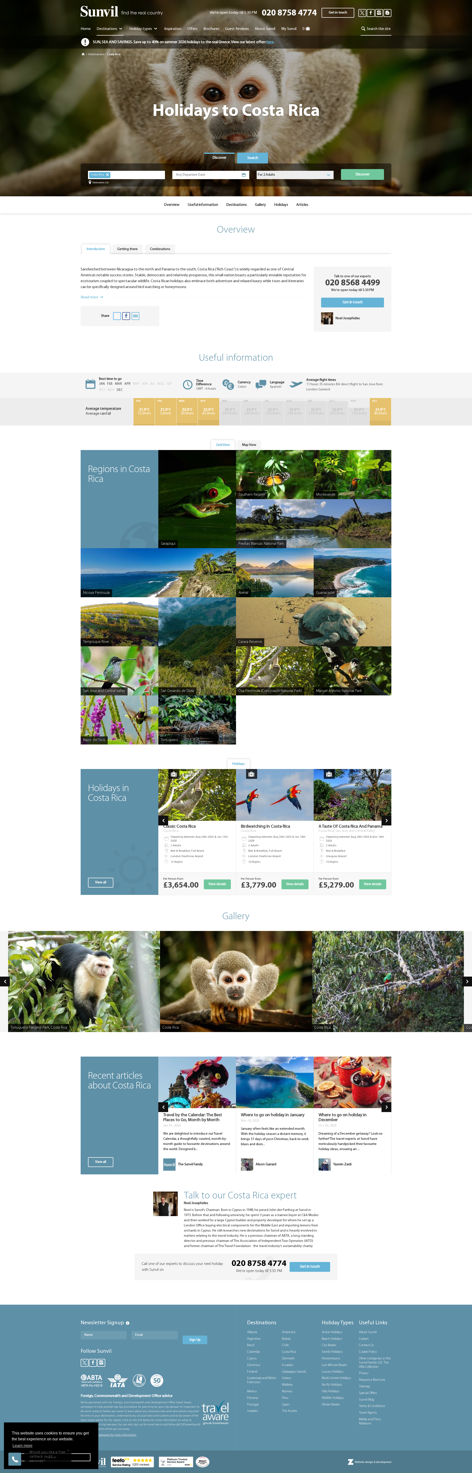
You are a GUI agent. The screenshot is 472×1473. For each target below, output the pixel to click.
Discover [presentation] (219, 158)
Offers (192, 29)
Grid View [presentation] (223, 445)
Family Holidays (332, 1352)
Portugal (253, 1405)
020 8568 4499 (352, 283)
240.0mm (251, 411)
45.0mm (208, 411)
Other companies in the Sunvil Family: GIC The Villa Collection (375, 1363)
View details (217, 884)
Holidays (281, 205)
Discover (362, 174)
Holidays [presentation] (238, 764)
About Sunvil (368, 1332)
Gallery (260, 205)
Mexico (252, 1391)
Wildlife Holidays (333, 1398)
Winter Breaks (331, 1405)
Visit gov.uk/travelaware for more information (108, 1434)
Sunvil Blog (366, 1400)
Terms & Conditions (372, 1406)
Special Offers (368, 1393)
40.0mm (380, 411)
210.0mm (273, 411)
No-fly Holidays (332, 1385)
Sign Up (195, 1340)
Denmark (288, 1358)
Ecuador (287, 1365)
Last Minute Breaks (334, 1365)
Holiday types (141, 29)
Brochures (211, 29)
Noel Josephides (196, 1203)
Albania (252, 1332)
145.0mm (359, 411)
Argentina (253, 1339)
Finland (252, 1372)
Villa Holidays (330, 1391)
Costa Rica (289, 1352)
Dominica (253, 1365)
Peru (285, 1398)
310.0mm (316, 411)
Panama (252, 1398)
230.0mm (229, 411)
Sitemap (364, 1386)
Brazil (250, 1345)
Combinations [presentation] (160, 249)
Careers (364, 1339)
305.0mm (337, 411)
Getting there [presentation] (127, 249)
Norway (287, 1391)
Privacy (364, 1373)
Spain (286, 1405)
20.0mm (187, 411)
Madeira (287, 1385)
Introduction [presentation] (96, 249)
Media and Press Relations (370, 1421)
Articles (302, 205)
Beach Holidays (332, 1339)
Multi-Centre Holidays (336, 1378)
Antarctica (288, 1332)
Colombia (253, 1352)
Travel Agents (368, 1413)
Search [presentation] (252, 158)
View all (100, 882)
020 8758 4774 (289, 13)
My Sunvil (288, 29)
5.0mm (165, 411)
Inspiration (172, 29)
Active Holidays (332, 1332)
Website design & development (373, 1461)
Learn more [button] (22, 1446)
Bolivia (286, 1339)
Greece (286, 1378)
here (270, 42)
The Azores (289, 1411)
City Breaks (329, 1345)
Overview (171, 205)
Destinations (107, 29)
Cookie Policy (368, 1352)
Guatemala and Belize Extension (261, 1380)
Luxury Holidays (332, 1372)
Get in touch (338, 12)
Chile (285, 1345)
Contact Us (366, 1345)
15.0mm (144, 411)
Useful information (203, 205)
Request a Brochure (372, 1380)
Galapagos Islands (294, 1372)
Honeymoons (331, 1358)
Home (86, 29)
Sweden (252, 1411)
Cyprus (252, 1358)
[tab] (219, 158)
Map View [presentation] (249, 445)
